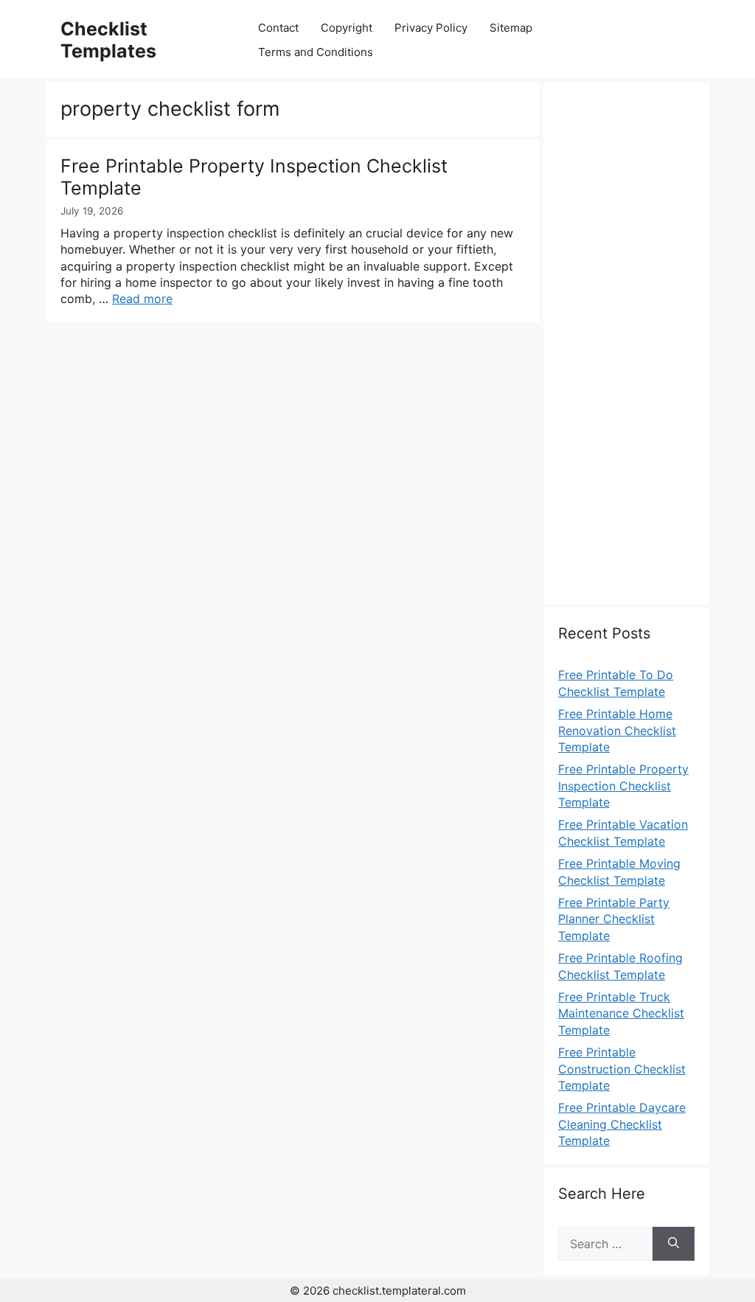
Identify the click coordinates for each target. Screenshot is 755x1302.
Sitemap (511, 28)
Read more (142, 298)
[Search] (674, 1244)
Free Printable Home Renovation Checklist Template (617, 730)
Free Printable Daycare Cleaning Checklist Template (622, 1124)
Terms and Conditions (315, 52)
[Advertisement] (626, 351)
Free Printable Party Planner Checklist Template (613, 919)
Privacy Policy (430, 28)
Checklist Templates (108, 40)
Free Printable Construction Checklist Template (622, 1069)
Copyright (346, 28)
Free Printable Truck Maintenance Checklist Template (621, 1013)
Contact (278, 28)
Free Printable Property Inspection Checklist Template (623, 786)
